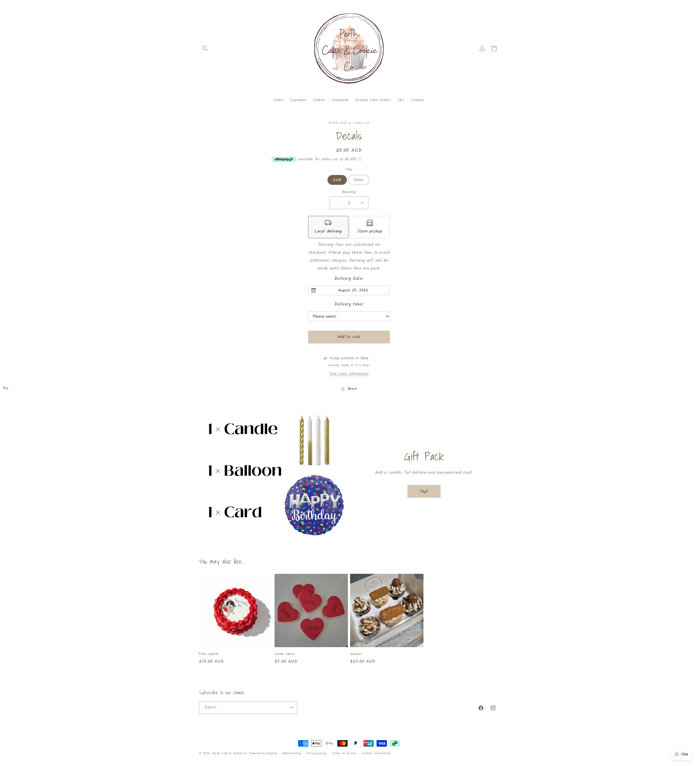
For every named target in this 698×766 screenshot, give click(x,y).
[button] (205, 49)
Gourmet (356, 654)
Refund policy (291, 753)
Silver (359, 180)
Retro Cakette (209, 654)
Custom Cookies (285, 654)
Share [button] (352, 389)
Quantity (349, 192)
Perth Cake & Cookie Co (229, 753)
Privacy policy (317, 753)
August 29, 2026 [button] (353, 290)
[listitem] (328, 227)
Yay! (424, 491)
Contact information (376, 753)
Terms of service (344, 753)
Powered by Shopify (263, 753)
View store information (348, 374)
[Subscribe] (291, 707)
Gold (337, 180)
